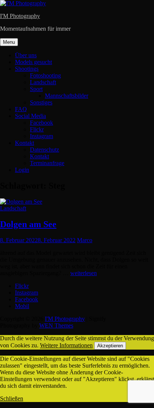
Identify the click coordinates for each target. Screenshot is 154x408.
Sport (36, 89)
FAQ (21, 109)
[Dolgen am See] (21, 201)
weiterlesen (83, 273)
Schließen (11, 398)
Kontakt (24, 143)
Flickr (37, 129)
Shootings (26, 69)
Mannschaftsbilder (66, 95)
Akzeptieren (110, 345)
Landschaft (43, 82)
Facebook (41, 122)
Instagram (41, 136)
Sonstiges (41, 102)
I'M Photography (20, 16)
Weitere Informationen (66, 345)
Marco (84, 240)
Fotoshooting (45, 75)
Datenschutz (44, 149)
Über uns (26, 55)
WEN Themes (56, 325)
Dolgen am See (28, 224)
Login (22, 170)
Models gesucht (33, 62)
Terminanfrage (47, 163)
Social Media (30, 116)
